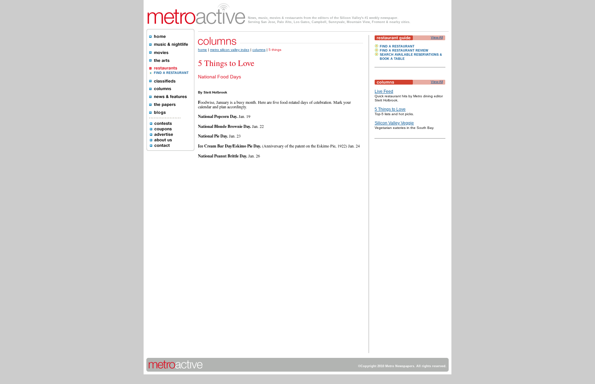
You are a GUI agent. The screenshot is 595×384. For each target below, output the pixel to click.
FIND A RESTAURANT (171, 73)
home (202, 50)
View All (437, 37)
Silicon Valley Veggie (394, 123)
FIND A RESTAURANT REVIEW (404, 50)
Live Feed (384, 91)
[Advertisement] (395, 250)
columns (258, 50)
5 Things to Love (390, 109)
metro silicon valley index (229, 50)
